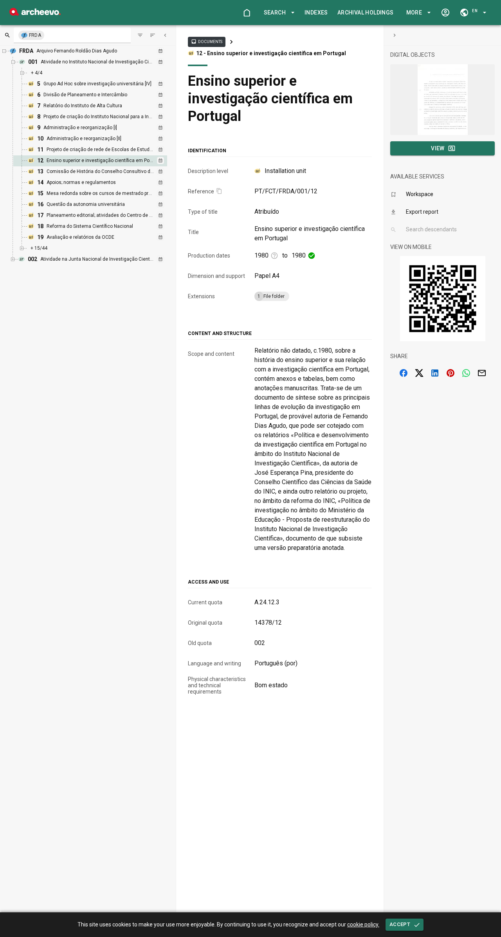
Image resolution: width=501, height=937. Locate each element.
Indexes (316, 12)
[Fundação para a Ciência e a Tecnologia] (35, 13)
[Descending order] (152, 35)
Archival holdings (365, 12)
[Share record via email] (482, 373)
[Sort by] (140, 35)
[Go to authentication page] (445, 12)
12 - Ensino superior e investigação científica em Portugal (271, 53)
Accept (399, 924)
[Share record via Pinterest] (450, 373)
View (438, 148)
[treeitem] (99, 160)
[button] (278, 12)
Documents (206, 41)
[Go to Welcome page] (246, 12)
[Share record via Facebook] (403, 373)
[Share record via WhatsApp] (466, 373)
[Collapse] (165, 35)
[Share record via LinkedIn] (435, 373)
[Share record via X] (419, 373)
